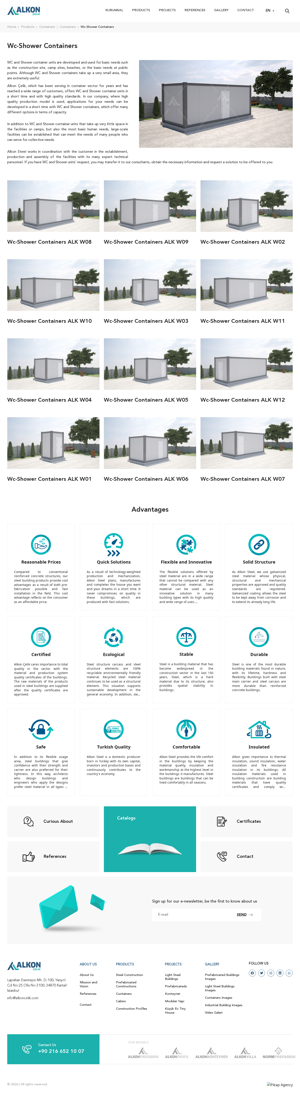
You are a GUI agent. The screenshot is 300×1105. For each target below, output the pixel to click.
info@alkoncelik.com (22, 998)
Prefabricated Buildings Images (222, 977)
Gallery (221, 10)
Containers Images (218, 998)
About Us (87, 975)
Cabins (121, 1001)
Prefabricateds (176, 986)
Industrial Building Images (223, 1005)
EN (268, 10)
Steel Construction (129, 975)
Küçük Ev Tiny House (175, 1011)
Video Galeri (213, 1013)
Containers (124, 994)
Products (141, 10)
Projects (167, 10)
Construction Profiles (131, 1009)
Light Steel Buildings (173, 977)
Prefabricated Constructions (126, 984)
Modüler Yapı (174, 1001)
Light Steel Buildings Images (220, 988)
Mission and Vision (88, 984)
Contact (245, 10)
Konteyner (172, 994)
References (194, 10)
